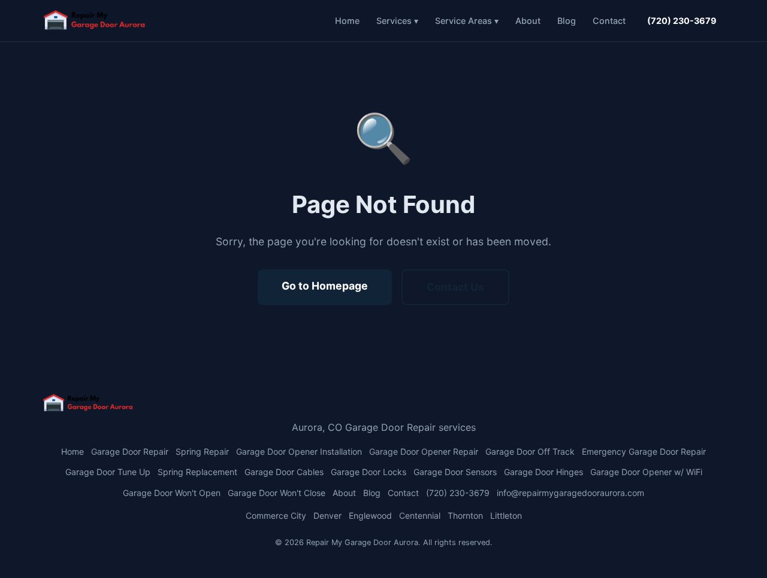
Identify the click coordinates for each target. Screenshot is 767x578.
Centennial (419, 515)
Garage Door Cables (284, 472)
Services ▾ (397, 21)
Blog (566, 21)
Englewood (370, 515)
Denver (327, 515)
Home (347, 21)
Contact (609, 21)
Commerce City (276, 515)
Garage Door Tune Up (107, 472)
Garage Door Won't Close (276, 493)
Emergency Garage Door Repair (644, 451)
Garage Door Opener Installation (299, 451)
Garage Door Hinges (543, 472)
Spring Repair (202, 451)
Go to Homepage (325, 285)
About (527, 21)
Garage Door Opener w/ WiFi (646, 472)
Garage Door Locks (368, 472)
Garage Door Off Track (530, 451)
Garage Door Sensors (455, 472)
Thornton (465, 515)
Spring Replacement (197, 472)
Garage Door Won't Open (172, 493)
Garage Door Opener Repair (423, 451)
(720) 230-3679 (682, 21)
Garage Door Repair (129, 451)
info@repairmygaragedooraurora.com (570, 493)
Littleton (506, 515)
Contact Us (455, 287)
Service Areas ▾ (467, 21)
